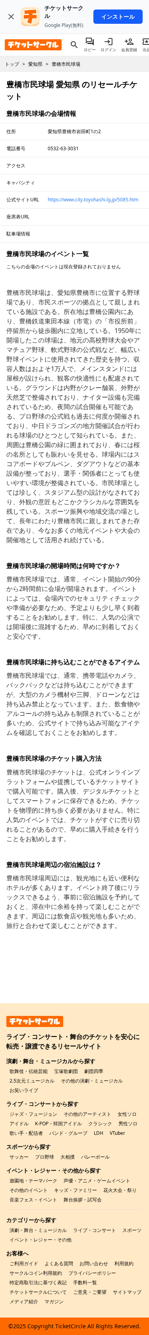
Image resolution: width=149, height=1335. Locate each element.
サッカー (19, 1156)
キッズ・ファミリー (75, 1190)
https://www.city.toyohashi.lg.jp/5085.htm (93, 199)
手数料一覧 (85, 1282)
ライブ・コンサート (94, 1230)
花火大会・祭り (120, 1190)
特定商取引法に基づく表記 (38, 1282)
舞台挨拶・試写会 (83, 1199)
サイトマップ (127, 1292)
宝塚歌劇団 (66, 1071)
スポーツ (131, 1230)
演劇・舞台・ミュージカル (38, 1230)
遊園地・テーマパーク (33, 1180)
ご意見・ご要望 (89, 1292)
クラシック (100, 1123)
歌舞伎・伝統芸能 (29, 1071)
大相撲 (67, 1156)
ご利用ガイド (24, 1263)
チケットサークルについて (38, 1292)
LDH (98, 1133)
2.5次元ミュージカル (32, 1080)
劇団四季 (93, 1071)
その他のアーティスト (87, 1114)
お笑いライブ (24, 1090)
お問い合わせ (93, 1263)
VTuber (117, 1133)
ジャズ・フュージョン (33, 1114)
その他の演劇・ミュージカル (92, 1080)
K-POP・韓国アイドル (58, 1123)
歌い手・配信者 (26, 1133)
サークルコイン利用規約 (36, 1273)
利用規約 (124, 1263)
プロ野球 (44, 1156)
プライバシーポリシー (92, 1273)
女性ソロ (127, 1114)
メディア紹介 (24, 1301)
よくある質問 (59, 1263)
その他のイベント (29, 1190)
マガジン (54, 1301)
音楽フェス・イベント (33, 1199)
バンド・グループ (68, 1133)
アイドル (19, 1123)
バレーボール (95, 1156)
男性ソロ (127, 1123)
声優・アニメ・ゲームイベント (97, 1180)
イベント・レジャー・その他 (41, 1239)
